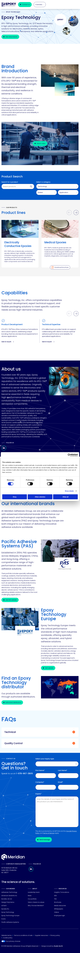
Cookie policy (7, 937)
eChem (4, 906)
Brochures (57, 902)
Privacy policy (55, 935)
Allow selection (40, 497)
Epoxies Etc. (5, 909)
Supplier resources (41, 935)
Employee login (59, 916)
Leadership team (34, 892)
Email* (60, 782)
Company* (39, 782)
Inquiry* (38, 794)
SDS (55, 896)
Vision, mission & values (36, 902)
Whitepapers (58, 909)
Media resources (60, 906)
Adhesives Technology (9, 892)
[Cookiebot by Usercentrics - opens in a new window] (69, 455)
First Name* (40, 770)
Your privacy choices (13, 941)
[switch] (30, 483)
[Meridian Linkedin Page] (31, 871)
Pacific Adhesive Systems (10, 922)
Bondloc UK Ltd (6, 899)
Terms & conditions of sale (23, 935)
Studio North (58, 946)
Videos (56, 912)
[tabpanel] (20, 243)
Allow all (65, 497)
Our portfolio (32, 899)
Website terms (6, 935)
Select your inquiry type (44, 759)
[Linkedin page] (3, 450)
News (29, 896)
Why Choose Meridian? (36, 906)
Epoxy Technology (7, 912)
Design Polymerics (7, 902)
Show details (69, 491)
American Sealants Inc (9, 896)
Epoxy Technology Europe (10, 916)
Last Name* (62, 770)
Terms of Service (48, 833)
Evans (3, 919)
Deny (14, 497)
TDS (55, 899)
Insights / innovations (61, 892)
